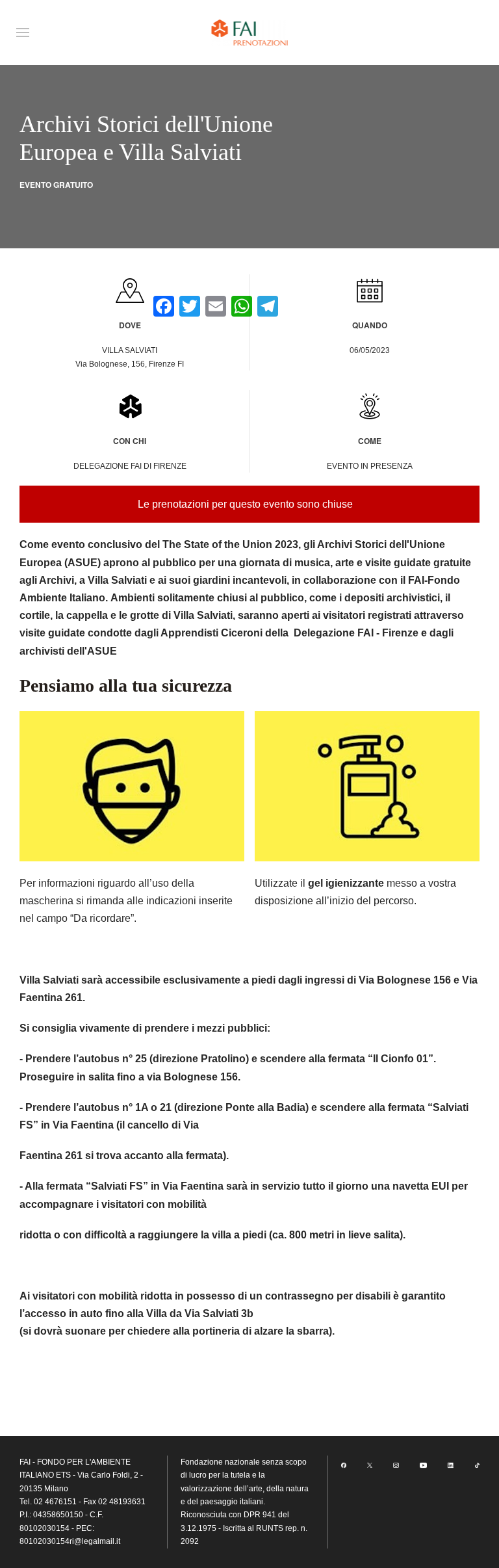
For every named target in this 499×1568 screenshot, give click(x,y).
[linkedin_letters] (451, 1464)
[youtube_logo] (424, 1464)
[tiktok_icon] (477, 1464)
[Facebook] (343, 1464)
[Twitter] (369, 1464)
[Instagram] (395, 1464)
